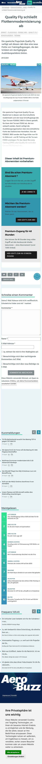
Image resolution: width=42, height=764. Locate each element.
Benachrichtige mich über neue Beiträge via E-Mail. (20, 366)
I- (8, 497)
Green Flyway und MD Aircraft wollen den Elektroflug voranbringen (17, 493)
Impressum (6, 695)
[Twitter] (4, 274)
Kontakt (14, 695)
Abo (29, 3)
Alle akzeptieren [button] (13, 752)
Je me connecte (28, 192)
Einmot (4, 32)
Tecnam (17, 35)
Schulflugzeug (7, 35)
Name (4, 338)
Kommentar (6, 308)
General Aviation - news (19, 7)
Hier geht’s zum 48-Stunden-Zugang (19, 255)
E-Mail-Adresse (8, 343)
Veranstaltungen (13, 3)
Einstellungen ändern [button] (16, 756)
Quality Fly (33, 32)
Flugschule (12, 32)
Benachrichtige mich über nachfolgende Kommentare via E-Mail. (18, 358)
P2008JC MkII (22, 32)
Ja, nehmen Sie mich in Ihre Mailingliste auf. (20, 351)
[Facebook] (10, 274)
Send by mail (8, 279)
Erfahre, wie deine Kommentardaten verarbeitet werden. (19, 382)
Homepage (5, 7)
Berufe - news (8, 65)
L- (8, 444)
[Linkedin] (22, 274)
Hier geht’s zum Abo (26, 220)
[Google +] (16, 274)
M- (9, 455)
